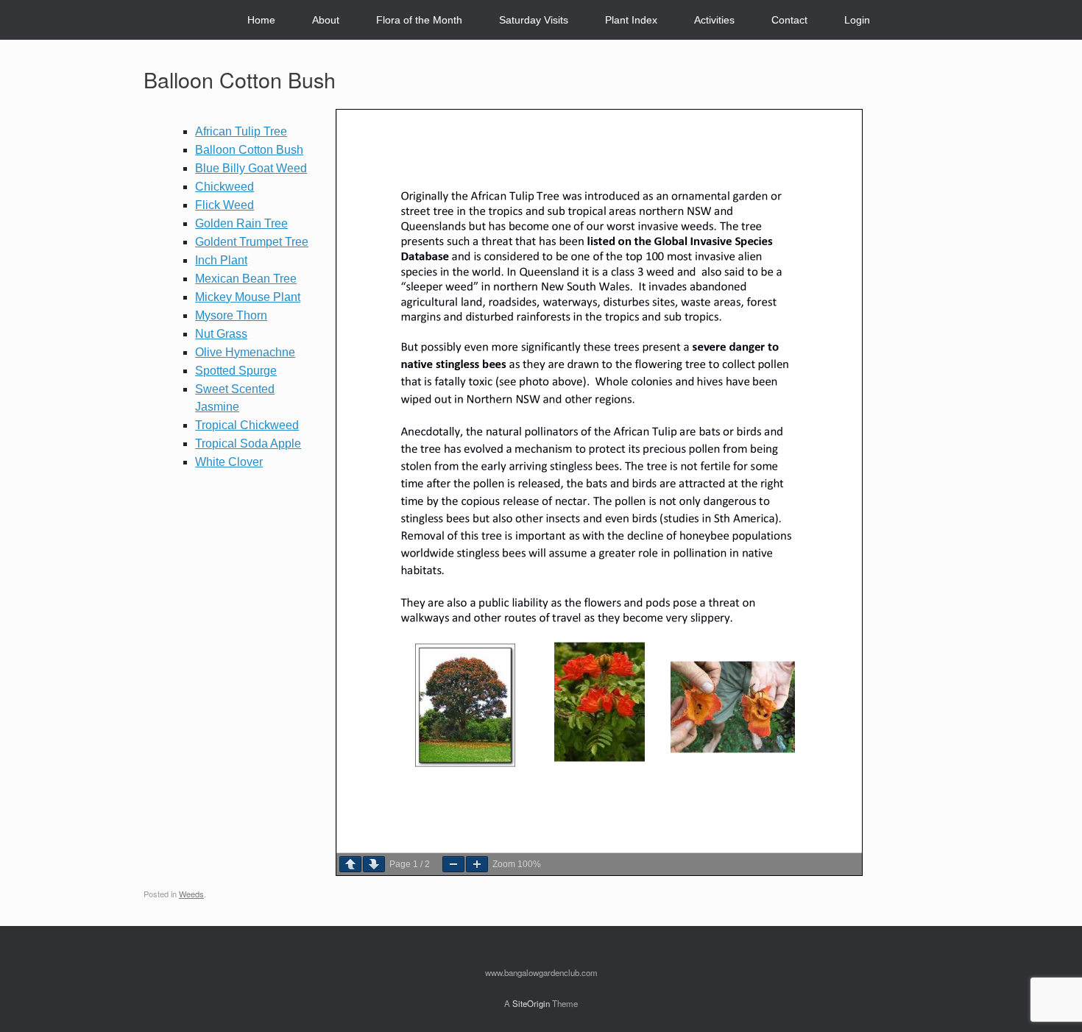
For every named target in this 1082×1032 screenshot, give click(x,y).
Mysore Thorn (231, 315)
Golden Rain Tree (241, 223)
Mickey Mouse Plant (247, 297)
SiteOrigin (531, 1003)
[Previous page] (350, 864)
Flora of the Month (419, 20)
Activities (714, 20)
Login (857, 20)
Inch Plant (221, 260)
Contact (789, 20)
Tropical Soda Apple (248, 443)
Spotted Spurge (236, 370)
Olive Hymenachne (245, 352)
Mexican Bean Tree (246, 278)
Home (261, 20)
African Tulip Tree (241, 131)
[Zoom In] (477, 864)
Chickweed (224, 186)
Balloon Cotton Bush (249, 150)
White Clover (229, 462)
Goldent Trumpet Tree (251, 242)
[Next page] (374, 864)
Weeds (191, 894)
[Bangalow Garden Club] (156, 20)
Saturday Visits (533, 20)
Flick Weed (224, 205)
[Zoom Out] (453, 864)
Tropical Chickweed (247, 425)
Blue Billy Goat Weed (251, 168)
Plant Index (631, 20)
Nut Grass (221, 334)
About (325, 20)
